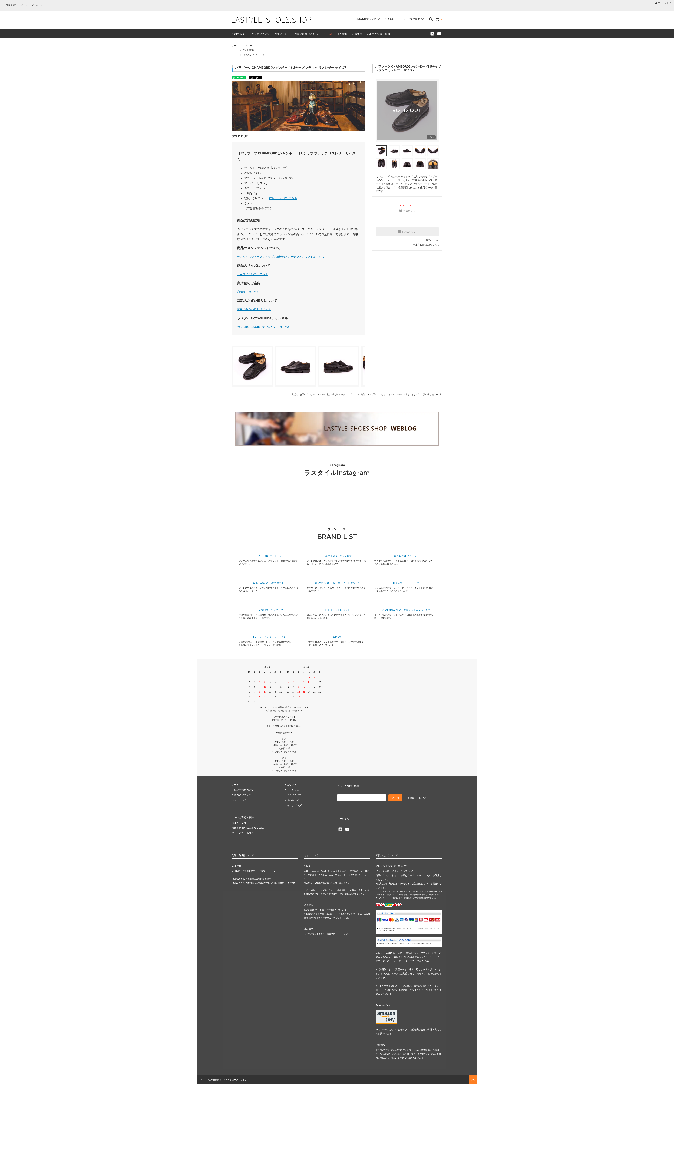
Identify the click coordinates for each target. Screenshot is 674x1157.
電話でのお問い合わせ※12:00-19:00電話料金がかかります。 (321, 394)
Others (337, 637)
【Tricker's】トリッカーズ (404, 582)
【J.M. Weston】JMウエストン (269, 582)
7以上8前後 (248, 50)
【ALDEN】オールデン (269, 555)
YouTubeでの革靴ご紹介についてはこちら (264, 327)
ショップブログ (412, 18)
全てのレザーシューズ (253, 55)
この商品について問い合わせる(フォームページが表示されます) (386, 394)
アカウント (663, 3)
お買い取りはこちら (306, 33)
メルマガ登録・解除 (378, 33)
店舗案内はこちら (248, 291)
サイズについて (261, 33)
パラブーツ (248, 45)
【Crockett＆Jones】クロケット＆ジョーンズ (405, 609)
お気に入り (408, 211)
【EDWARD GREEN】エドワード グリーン (337, 582)
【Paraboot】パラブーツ (269, 609)
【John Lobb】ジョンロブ (337, 555)
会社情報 (342, 33)
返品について (432, 240)
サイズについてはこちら (252, 274)
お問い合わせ (282, 33)
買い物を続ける (430, 394)
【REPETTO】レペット (337, 609)
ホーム (235, 45)
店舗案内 (357, 33)
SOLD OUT (409, 231)
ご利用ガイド (239, 33)
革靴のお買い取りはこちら (254, 309)
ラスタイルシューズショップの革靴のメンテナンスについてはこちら (280, 256)
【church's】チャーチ (405, 555)
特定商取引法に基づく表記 (426, 244)
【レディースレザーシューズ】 (269, 637)
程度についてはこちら (283, 198)
